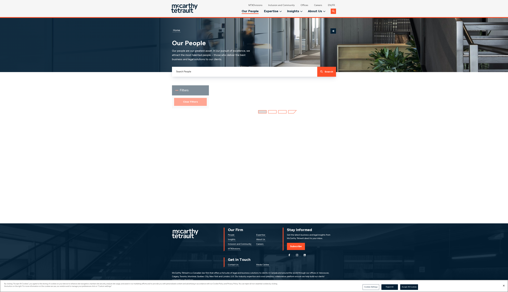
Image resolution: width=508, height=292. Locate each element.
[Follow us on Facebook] (289, 255)
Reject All (389, 287)
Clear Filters (190, 101)
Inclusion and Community (281, 5)
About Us (315, 11)
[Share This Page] (333, 31)
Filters (186, 91)
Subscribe (296, 246)
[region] (254, 286)
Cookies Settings (371, 287)
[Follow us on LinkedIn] (304, 255)
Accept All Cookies (409, 287)
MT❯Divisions (255, 5)
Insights (293, 11)
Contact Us (233, 265)
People (231, 235)
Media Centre (262, 265)
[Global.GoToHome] (184, 8)
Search (329, 71)
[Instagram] (297, 255)
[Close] (504, 286)
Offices (304, 5)
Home (176, 30)
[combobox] (244, 72)
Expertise (271, 11)
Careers (318, 5)
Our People (250, 11)
